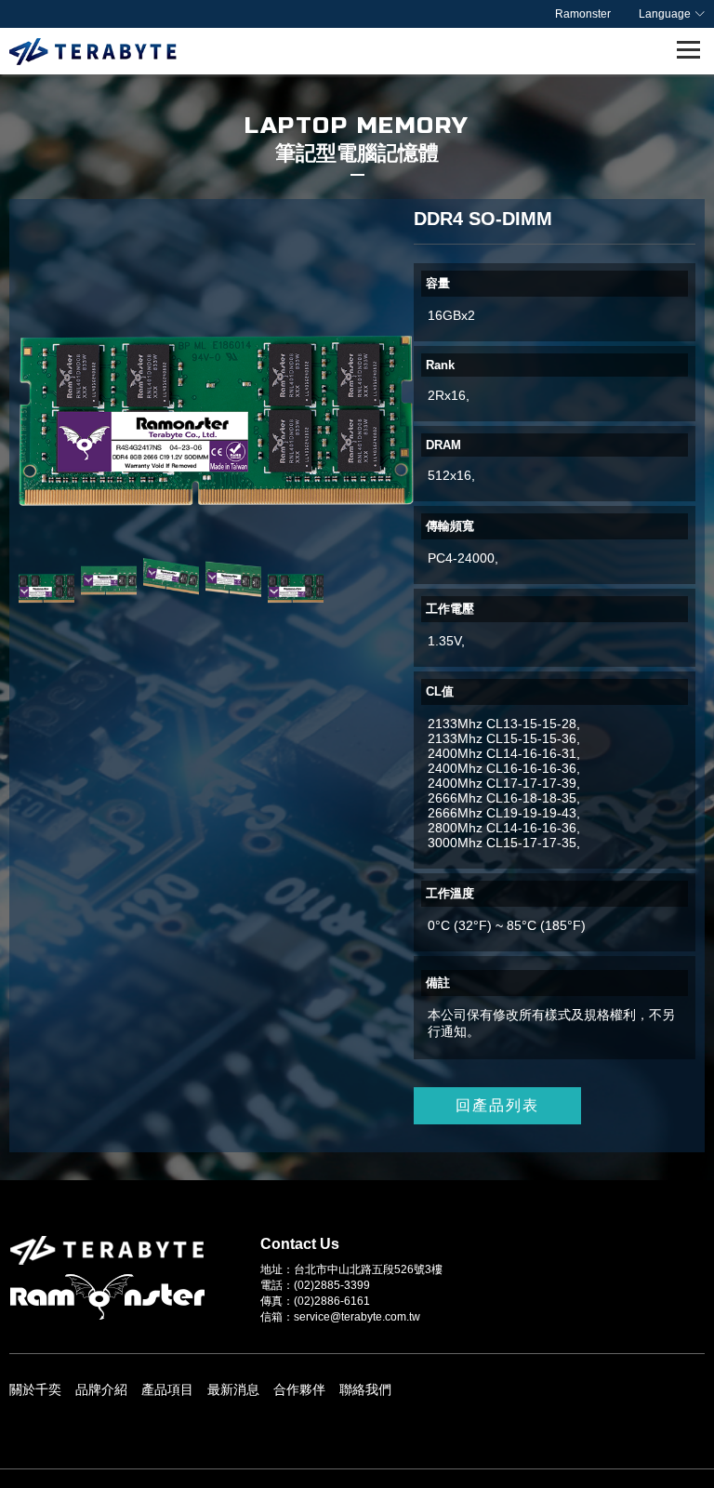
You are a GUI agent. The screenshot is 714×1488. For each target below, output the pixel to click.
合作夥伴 (299, 1389)
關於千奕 (35, 1389)
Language (665, 13)
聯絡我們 (365, 1389)
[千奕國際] (93, 51)
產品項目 (167, 1389)
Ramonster (583, 13)
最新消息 (233, 1389)
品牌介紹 (101, 1389)
